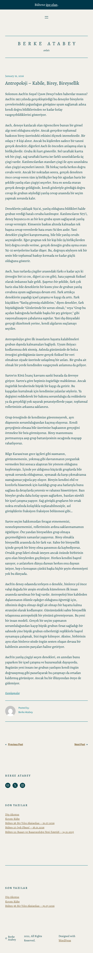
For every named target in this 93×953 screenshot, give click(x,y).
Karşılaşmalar (12, 693)
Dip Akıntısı (12, 814)
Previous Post (15, 744)
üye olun (52, 4)
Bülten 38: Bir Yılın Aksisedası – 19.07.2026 (30, 823)
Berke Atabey (48, 43)
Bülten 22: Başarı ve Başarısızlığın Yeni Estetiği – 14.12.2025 (39, 832)
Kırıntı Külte (12, 819)
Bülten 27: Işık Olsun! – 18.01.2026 (24, 827)
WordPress (65, 940)
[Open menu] (46, 17)
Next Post (79, 744)
